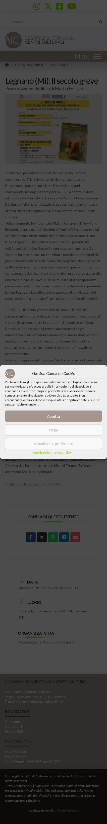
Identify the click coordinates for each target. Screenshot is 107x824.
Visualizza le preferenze (53, 443)
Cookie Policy (42, 452)
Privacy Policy (63, 452)
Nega (53, 430)
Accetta (53, 416)
